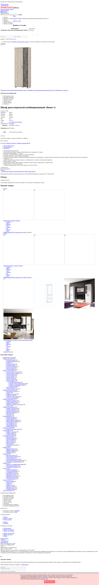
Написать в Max (23, 171)
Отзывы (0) (6, 148)
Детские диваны (10, 377)
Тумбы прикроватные (11, 401)
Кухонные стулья (10, 489)
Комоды (8, 405)
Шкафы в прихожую (11, 143)
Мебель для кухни (7, 358)
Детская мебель (7, 528)
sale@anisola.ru (4, 542)
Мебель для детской (8, 370)
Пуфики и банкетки (11, 431)
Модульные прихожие (11, 412)
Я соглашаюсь (50, 581)
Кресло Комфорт (10, 439)
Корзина (4, 12)
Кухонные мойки (10, 365)
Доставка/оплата (7, 147)
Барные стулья (9, 485)
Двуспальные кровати (11, 465)
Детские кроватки (10, 387)
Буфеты (8, 362)
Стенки (8, 392)
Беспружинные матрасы (12, 456)
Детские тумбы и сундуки (12, 371)
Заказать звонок (4, 4)
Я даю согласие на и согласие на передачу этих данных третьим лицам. (28, 41)
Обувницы (9, 414)
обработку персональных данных (20, 41)
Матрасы (5, 454)
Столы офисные (10, 425)
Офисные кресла (10, 487)
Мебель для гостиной (8, 390)
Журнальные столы (11, 474)
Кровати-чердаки (13, 386)
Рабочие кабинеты (11, 417)
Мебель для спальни (8, 399)
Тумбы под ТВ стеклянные (13, 396)
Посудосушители (10, 368)
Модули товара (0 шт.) (8, 145)
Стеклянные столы (11, 472)
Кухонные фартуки (11, 369)
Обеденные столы (10, 477)
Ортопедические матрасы (12, 459)
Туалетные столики (11, 478)
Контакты (5, 523)
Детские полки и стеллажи (13, 373)
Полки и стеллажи (11, 398)
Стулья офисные (10, 422)
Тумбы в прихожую (11, 409)
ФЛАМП (17, 510)
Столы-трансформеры (11, 471)
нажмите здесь (44, 578)
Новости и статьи (7, 518)
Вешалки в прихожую (11, 408)
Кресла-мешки (10, 437)
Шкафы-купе (9, 452)
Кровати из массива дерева (13, 429)
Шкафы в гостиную (11, 394)
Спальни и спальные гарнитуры (14, 404)
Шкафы (5, 447)
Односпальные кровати (12, 467)
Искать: (2, 14)
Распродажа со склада (8, 357)
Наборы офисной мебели (12, 420)
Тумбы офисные (10, 418)
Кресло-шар (9, 443)
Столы (5, 468)
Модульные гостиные (11, 391)
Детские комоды (10, 374)
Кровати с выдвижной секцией (17, 385)
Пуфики (8, 484)
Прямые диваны (10, 433)
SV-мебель (11, 123)
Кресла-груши (9, 441)
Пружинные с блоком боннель (13, 461)
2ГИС (15, 512)
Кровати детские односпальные (17, 383)
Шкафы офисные (10, 426)
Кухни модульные (10, 360)
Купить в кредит (7, 519)
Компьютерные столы (11, 476)
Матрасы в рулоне (10, 455)
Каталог (5, 517)
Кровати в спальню (11, 400)
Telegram (8, 543)
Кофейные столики (11, 469)
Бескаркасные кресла (8, 435)
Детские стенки (10, 378)
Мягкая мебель (7, 430)
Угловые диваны (10, 434)
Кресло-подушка (10, 442)
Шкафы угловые (10, 451)
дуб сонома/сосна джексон (15, 122)
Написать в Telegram (14, 171)
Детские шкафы (10, 375)
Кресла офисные (10, 424)
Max (14, 543)
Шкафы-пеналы (10, 448)
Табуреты (8, 482)
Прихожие (9, 413)
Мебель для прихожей (8, 407)
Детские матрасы (10, 457)
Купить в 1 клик (17, 21)
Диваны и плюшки (11, 438)
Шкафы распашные (22, 143)
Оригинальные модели (12, 444)
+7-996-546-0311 (5, 5)
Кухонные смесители (11, 366)
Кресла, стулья (7, 480)
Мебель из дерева (7, 428)
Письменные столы (11, 473)
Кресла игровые (10, 481)
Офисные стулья (10, 486)
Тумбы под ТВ (10, 395)
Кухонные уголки (10, 364)
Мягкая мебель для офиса (12, 421)
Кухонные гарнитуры (11, 361)
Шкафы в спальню (11, 403)
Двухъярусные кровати (15, 382)
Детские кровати (10, 381)
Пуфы (7, 446)
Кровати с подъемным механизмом (15, 464)
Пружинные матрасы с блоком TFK (15, 460)
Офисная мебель (7, 416)
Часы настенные (7, 490)
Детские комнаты (10, 379)
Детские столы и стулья (12, 388)
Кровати (5, 463)
